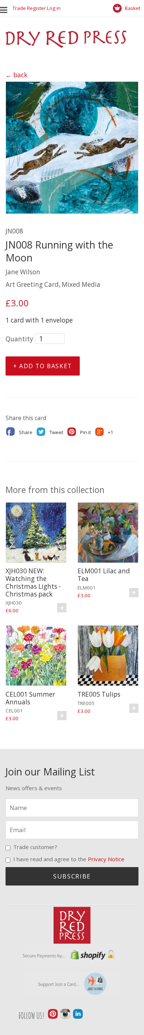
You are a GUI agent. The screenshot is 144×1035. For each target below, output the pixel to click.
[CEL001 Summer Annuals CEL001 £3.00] (36, 656)
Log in (54, 8)
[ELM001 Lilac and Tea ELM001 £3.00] (108, 533)
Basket (132, 8)
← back (16, 75)
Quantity (19, 339)
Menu (5, 8)
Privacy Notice (106, 859)
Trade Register (29, 8)
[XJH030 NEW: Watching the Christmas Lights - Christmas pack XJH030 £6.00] (36, 533)
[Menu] (6, 8)
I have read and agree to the (68, 859)
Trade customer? (35, 847)
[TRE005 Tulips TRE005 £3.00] (108, 656)
